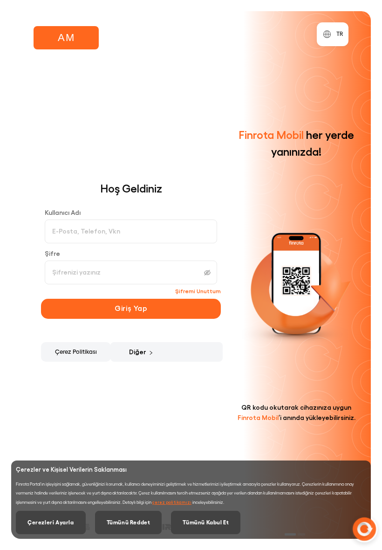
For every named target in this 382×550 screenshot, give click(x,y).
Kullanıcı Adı (63, 212)
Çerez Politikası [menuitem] (76, 352)
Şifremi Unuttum (198, 291)
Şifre (52, 253)
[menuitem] (144, 352)
